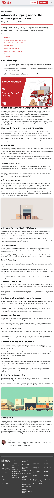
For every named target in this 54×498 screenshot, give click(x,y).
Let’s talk (33, 2)
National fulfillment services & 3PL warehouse (27, 491)
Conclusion (7, 56)
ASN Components (8, 45)
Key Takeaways (8, 37)
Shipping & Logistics (6, 11)
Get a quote (43, 2)
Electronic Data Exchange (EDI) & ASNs (13, 43)
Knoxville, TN (25, 465)
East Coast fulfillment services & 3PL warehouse (27, 468)
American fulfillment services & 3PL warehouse (27, 484)
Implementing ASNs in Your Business (13, 51)
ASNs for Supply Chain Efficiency (12, 48)
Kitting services (15, 477)
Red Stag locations (37, 483)
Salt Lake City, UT (26, 474)
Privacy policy (4, 483)
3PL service (14, 463)
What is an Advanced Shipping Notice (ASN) (15, 40)
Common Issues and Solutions (11, 54)
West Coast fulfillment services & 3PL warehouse (27, 477)
